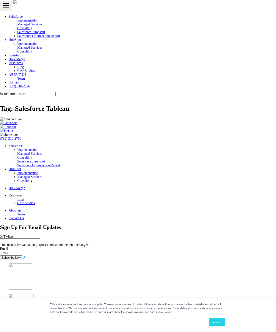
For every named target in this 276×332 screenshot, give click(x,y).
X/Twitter (6, 236)
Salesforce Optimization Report (38, 36)
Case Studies (26, 71)
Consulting (24, 28)
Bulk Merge (17, 59)
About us (15, 210)
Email (4, 248)
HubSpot (15, 40)
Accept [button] (217, 322)
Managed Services (29, 24)
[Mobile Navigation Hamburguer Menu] (6, 6)
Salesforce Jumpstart (31, 32)
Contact (14, 82)
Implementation (27, 20)
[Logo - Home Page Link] (35, 9)
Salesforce (16, 16)
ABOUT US (17, 74)
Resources (16, 63)
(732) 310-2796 (19, 86)
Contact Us (16, 218)
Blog (20, 67)
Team (21, 78)
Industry (14, 55)
